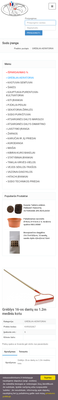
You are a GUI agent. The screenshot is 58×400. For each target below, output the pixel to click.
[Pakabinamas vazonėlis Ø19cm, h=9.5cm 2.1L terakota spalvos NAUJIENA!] (14, 222)
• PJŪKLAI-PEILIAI (16, 105)
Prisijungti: (33, 33)
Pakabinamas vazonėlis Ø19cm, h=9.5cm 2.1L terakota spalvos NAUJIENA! (37, 222)
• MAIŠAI (11, 148)
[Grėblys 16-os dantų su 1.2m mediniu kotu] (29, 288)
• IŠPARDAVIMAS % (17, 72)
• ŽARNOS (12, 133)
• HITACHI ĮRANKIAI (17, 176)
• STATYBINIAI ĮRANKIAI (19, 157)
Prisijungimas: (31, 18)
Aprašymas (9, 351)
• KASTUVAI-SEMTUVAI (19, 82)
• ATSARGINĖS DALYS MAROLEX (25, 119)
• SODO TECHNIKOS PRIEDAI (23, 181)
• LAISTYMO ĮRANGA (17, 129)
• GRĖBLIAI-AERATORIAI (20, 78)
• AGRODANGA (14, 143)
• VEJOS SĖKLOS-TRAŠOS (21, 167)
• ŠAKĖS (11, 87)
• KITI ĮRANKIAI (14, 100)
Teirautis (23, 351)
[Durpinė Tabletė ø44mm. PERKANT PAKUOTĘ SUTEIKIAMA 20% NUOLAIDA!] (14, 209)
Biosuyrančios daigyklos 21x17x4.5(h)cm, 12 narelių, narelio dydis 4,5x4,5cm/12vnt (36, 235)
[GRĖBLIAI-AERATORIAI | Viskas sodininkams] (14, 8)
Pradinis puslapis (21, 48)
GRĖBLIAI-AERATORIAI (43, 48)
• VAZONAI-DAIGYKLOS (19, 172)
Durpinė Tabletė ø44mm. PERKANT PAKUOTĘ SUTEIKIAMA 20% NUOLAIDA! (36, 208)
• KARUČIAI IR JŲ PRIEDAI (21, 138)
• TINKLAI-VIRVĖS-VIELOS (21, 162)
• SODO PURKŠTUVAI (18, 114)
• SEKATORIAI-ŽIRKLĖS (19, 109)
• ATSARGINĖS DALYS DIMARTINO (25, 124)
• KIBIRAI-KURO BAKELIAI (20, 153)
